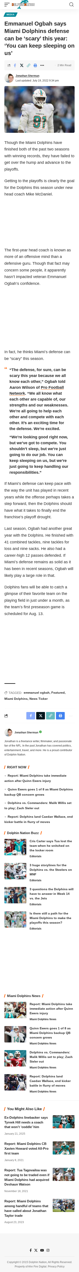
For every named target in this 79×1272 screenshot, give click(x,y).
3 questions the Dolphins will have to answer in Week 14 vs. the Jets (52, 893)
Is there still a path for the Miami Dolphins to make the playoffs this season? (50, 918)
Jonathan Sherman (27, 75)
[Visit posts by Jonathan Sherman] (9, 78)
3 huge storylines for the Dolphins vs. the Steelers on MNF (51, 869)
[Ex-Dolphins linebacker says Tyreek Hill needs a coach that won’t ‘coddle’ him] (64, 1121)
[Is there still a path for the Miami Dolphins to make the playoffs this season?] (15, 919)
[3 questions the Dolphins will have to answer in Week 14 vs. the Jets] (15, 895)
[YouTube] (42, 1250)
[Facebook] (31, 1250)
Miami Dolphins (16, 698)
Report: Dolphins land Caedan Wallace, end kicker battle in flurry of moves (50, 1081)
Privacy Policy (56, 1266)
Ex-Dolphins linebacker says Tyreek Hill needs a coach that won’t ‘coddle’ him (26, 1122)
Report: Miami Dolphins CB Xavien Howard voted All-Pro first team (26, 1148)
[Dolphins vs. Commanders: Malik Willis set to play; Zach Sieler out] (15, 1058)
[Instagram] (47, 1250)
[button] (8, 4)
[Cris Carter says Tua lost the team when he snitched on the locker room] (15, 847)
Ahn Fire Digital (37, 1266)
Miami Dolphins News (43, 1019)
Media (10, 14)
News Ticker (38, 698)
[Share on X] (22, 65)
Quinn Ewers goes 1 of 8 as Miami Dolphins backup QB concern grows (50, 1033)
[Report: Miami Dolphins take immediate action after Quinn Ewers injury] (15, 1010)
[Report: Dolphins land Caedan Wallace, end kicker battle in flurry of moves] (15, 1082)
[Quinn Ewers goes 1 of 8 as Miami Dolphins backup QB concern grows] (15, 1034)
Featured (58, 692)
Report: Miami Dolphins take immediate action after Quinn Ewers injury (51, 1008)
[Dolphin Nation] (23, 4)
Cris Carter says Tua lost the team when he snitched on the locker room (51, 845)
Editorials (35, 856)
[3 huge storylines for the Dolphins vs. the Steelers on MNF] (15, 871)
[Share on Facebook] (15, 65)
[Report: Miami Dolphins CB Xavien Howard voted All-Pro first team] (64, 1147)
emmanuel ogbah (37, 692)
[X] (36, 1250)
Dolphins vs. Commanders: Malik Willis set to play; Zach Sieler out (51, 1057)
